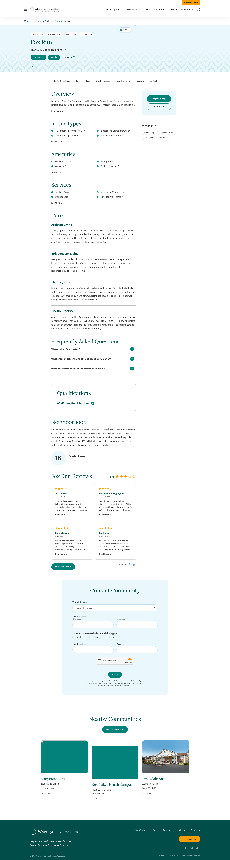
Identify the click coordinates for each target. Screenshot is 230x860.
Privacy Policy (173, 856)
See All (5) (55, 141)
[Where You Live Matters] (44, 9)
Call (52, 57)
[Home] (25, 21)
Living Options (140, 830)
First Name (76, 619)
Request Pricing (159, 99)
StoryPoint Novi (53, 779)
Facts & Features (62, 80)
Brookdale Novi (154, 779)
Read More (56, 111)
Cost (155, 830)
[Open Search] (198, 9)
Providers (195, 830)
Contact (37, 57)
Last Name (120, 619)
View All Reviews (62, 567)
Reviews (140, 80)
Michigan (50, 21)
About (182, 830)
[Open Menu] (25, 10)
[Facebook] (32, 67)
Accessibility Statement (191, 856)
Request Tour (159, 107)
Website (68, 57)
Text (113, 637)
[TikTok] (197, 848)
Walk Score (78, 456)
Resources (168, 830)
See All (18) (56, 172)
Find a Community (36, 21)
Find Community (191, 2)
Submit (115, 675)
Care (78, 80)
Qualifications (103, 80)
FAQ (88, 80)
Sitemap (161, 856)
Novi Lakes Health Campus (112, 784)
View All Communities (115, 729)
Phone (96, 637)
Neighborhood (122, 80)
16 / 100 (72, 460)
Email (78, 637)
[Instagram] (191, 848)
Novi (58, 21)
